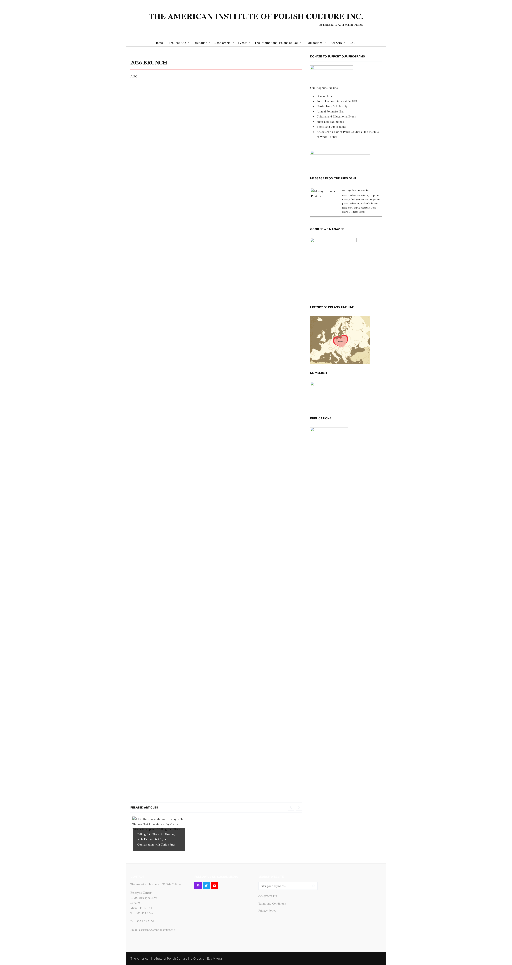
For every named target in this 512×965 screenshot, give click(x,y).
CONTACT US (267, 896)
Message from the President (333, 178)
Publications (314, 42)
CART (353, 42)
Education (200, 42)
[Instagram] (198, 885)
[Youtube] (214, 885)
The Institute (177, 42)
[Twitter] (206, 885)
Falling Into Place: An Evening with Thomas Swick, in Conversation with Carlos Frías (156, 839)
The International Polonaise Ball (276, 42)
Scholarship (222, 42)
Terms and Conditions (272, 903)
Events (242, 42)
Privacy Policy (267, 910)
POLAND (336, 42)
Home (159, 42)
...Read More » (358, 211)
